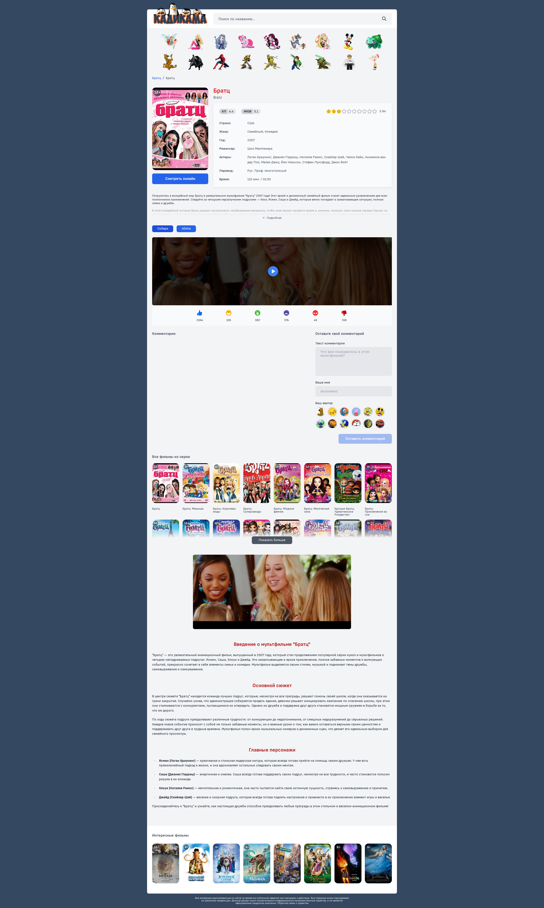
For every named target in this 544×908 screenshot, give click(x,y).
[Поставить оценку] (328, 111)
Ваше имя (322, 382)
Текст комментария (330, 343)
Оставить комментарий (365, 438)
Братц (156, 78)
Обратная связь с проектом (293, 903)
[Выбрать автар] (320, 412)
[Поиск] (384, 18)
